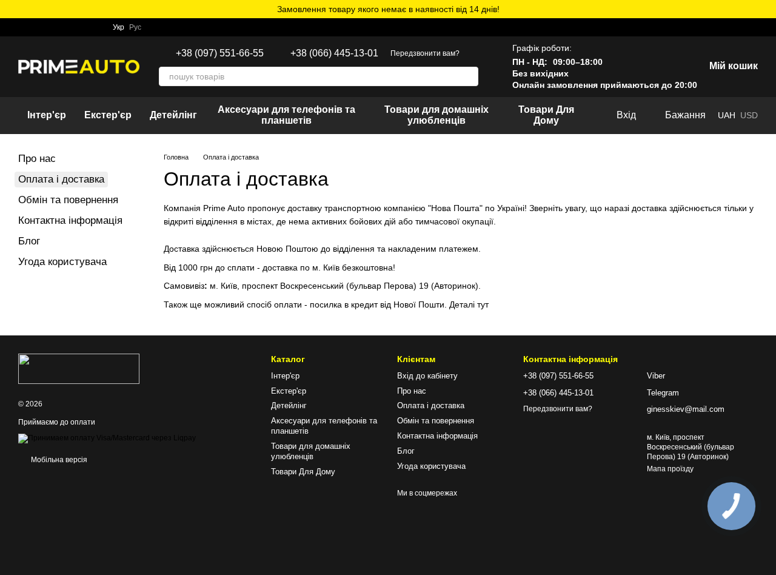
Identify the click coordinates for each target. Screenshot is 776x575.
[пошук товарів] (468, 76)
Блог (29, 241)
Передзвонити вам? (425, 53)
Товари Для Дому (546, 115)
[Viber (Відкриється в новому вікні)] (67, 27)
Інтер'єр (46, 115)
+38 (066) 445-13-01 (334, 53)
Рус (135, 27)
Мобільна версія (58, 460)
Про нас (37, 158)
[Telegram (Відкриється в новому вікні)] (37, 27)
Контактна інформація (70, 220)
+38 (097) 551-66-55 (220, 53)
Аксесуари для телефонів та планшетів (286, 115)
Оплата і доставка (430, 405)
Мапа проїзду (670, 469)
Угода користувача (62, 261)
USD (749, 115)
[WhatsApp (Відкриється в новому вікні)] (23, 27)
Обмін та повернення (68, 200)
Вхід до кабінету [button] (427, 375)
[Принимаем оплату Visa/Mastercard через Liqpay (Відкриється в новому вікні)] (107, 438)
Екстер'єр (108, 115)
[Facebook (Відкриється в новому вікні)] (81, 27)
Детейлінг (173, 115)
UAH (726, 115)
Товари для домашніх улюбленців (436, 115)
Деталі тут (469, 304)
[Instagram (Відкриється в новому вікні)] (52, 27)
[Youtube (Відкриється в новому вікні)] (96, 27)
